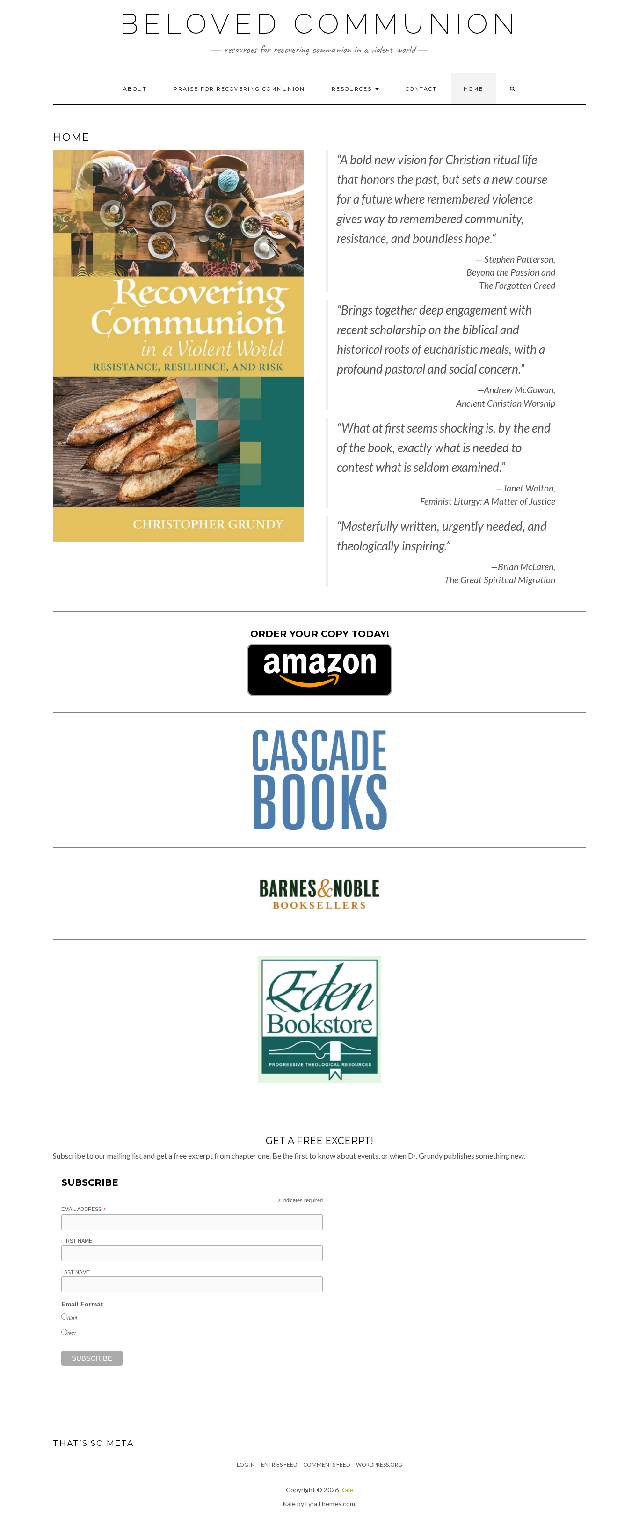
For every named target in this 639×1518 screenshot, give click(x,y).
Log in (246, 1464)
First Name (76, 1241)
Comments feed (326, 1464)
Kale (346, 1490)
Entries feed (279, 1464)
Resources (353, 89)
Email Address (83, 1209)
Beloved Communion (319, 23)
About (135, 89)
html (72, 1317)
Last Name (75, 1272)
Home (473, 89)
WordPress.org (379, 1464)
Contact (421, 89)
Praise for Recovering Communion (239, 89)
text (71, 1333)
